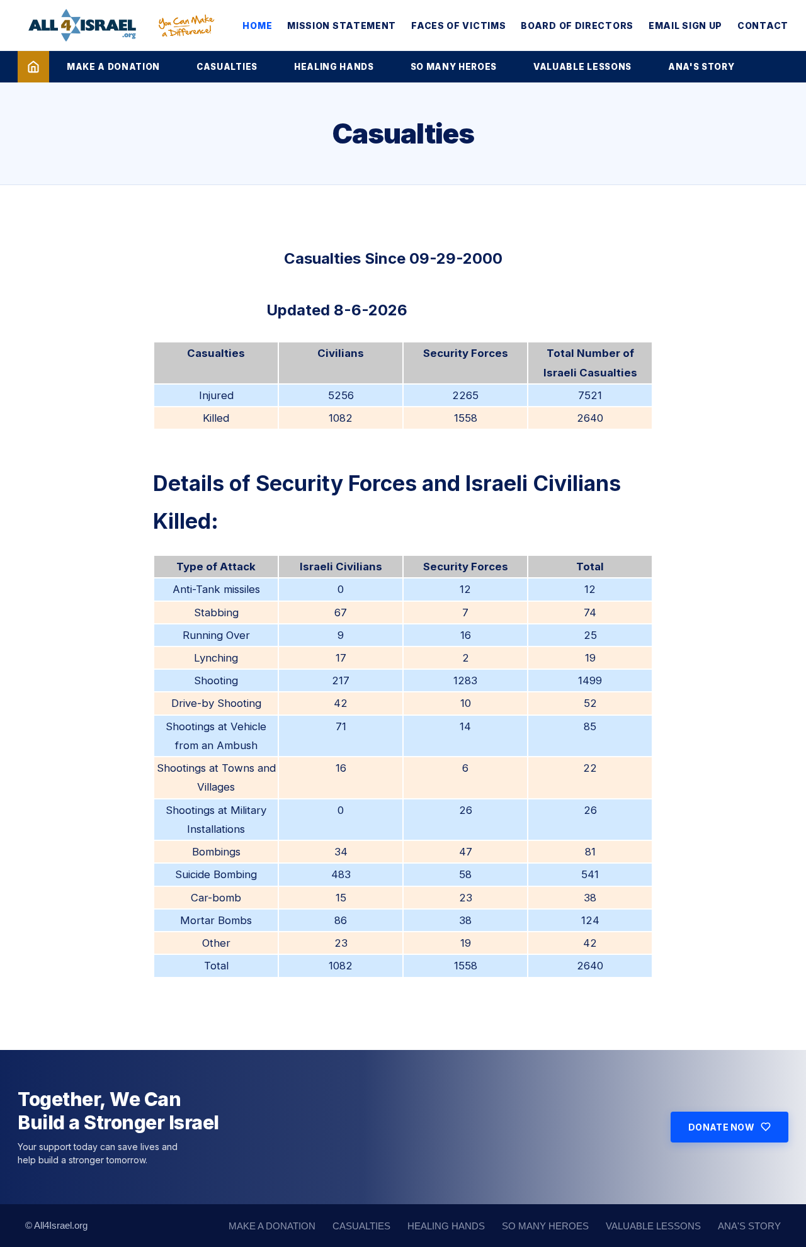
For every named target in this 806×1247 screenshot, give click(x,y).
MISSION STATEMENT (341, 25)
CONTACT (762, 25)
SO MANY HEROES (454, 67)
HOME (257, 25)
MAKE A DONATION (113, 67)
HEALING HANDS (334, 67)
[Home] (33, 66)
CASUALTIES (227, 67)
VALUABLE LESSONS (582, 67)
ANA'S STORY (701, 67)
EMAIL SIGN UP (685, 25)
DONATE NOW (721, 1127)
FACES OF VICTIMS (458, 25)
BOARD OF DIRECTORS (577, 25)
